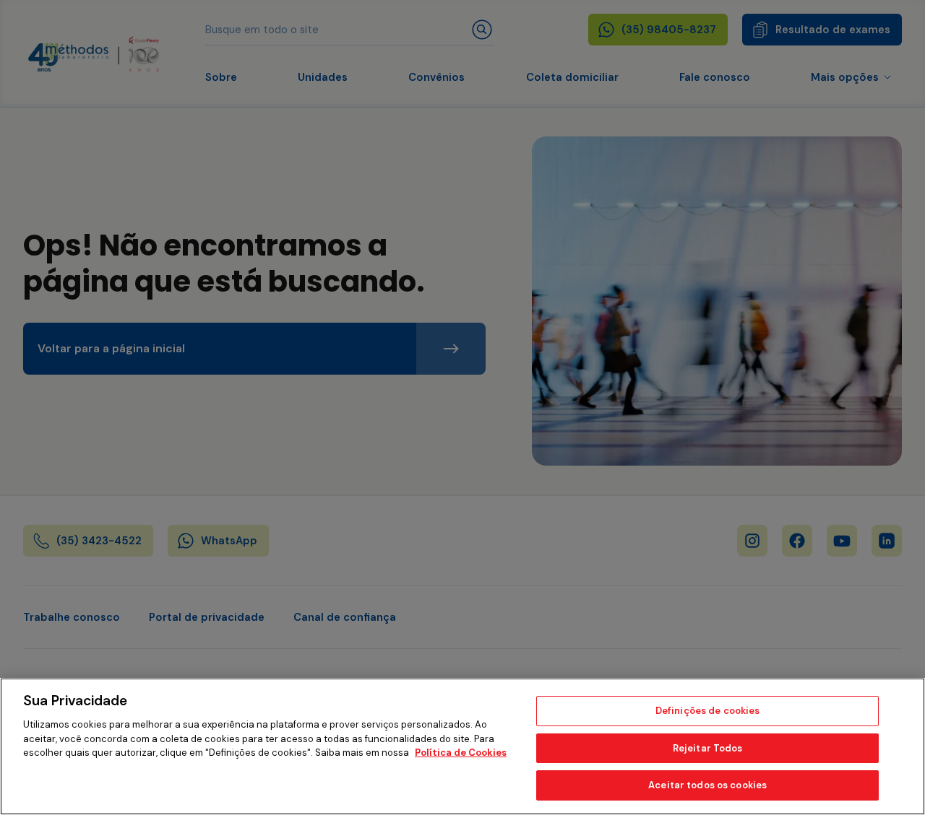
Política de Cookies (461, 752)
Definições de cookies (707, 711)
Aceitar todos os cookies (707, 785)
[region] (462, 746)
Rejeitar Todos (708, 748)
